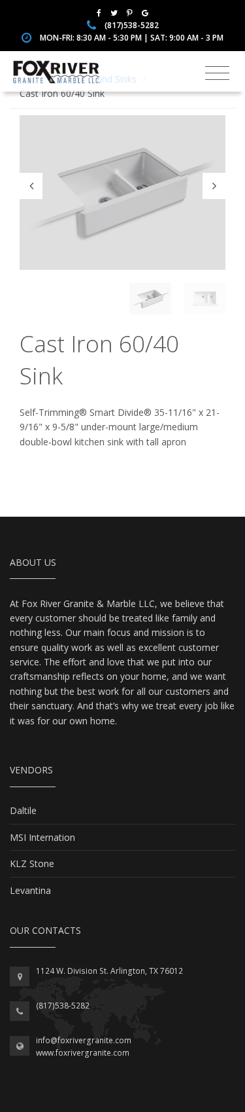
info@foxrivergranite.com (83, 1040)
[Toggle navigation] (217, 73)
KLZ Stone (32, 863)
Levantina (30, 890)
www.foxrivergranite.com (82, 1052)
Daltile (23, 810)
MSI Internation (42, 837)
